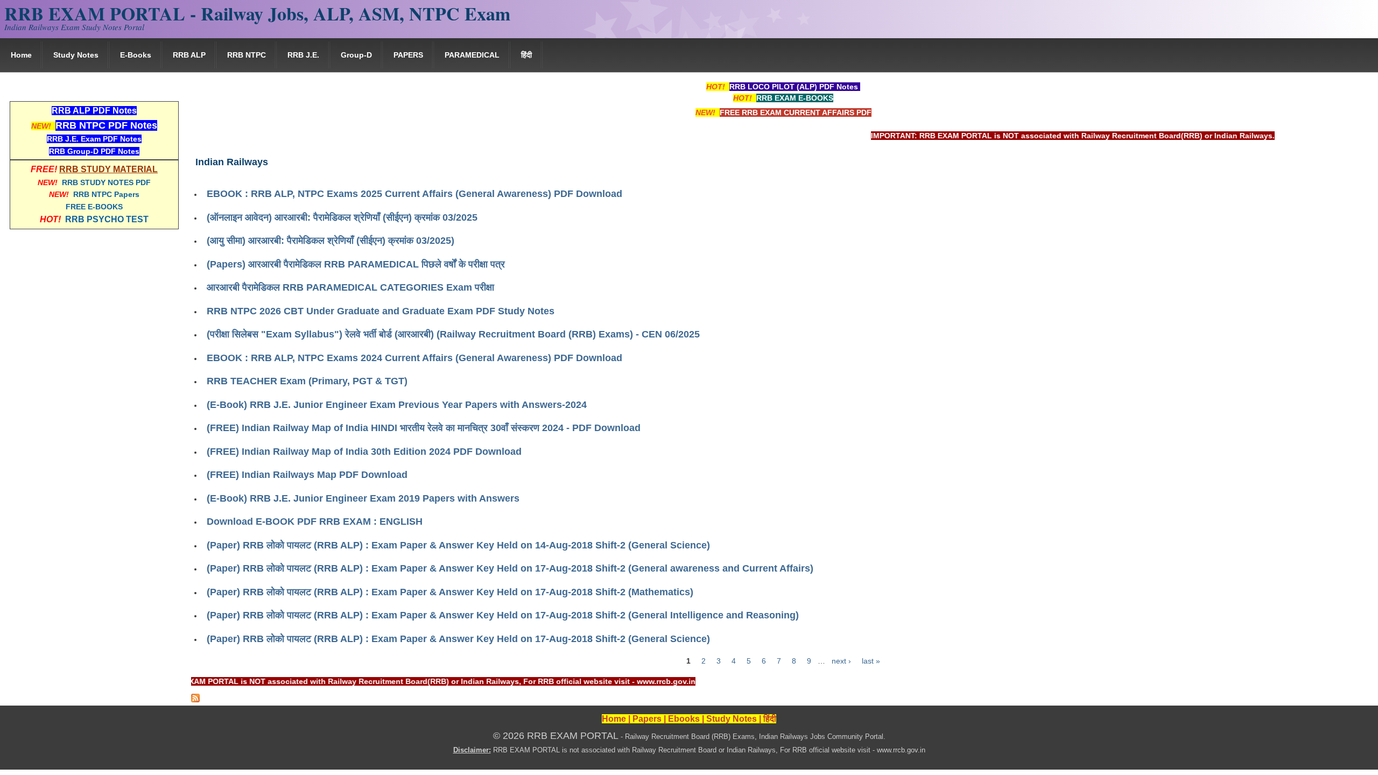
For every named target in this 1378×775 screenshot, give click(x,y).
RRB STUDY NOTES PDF (106, 182)
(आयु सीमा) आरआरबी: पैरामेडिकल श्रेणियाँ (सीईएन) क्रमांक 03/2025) (330, 240)
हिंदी (526, 55)
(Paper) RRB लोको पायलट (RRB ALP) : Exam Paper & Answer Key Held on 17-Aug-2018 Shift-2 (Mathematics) (450, 592)
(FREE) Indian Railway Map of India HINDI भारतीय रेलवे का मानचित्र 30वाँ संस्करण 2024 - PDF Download (424, 427)
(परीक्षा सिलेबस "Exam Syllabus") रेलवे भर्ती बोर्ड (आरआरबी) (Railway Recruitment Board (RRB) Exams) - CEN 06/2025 (453, 334)
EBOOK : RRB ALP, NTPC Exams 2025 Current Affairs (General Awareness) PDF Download (414, 193)
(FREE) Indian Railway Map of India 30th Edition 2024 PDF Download (364, 451)
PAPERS (408, 55)
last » (871, 661)
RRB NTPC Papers (106, 194)
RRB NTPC (246, 55)
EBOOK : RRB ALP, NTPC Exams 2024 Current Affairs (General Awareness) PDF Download (414, 358)
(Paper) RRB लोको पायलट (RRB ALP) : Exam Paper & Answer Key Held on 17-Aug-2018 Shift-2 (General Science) (458, 638)
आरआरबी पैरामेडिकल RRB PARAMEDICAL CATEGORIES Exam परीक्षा (350, 287)
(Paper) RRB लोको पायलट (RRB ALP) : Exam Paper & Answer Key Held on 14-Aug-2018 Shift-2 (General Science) (458, 545)
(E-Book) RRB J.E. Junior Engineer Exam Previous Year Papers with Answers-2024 (397, 404)
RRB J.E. (303, 55)
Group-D (356, 55)
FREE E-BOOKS (94, 206)
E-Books (135, 55)
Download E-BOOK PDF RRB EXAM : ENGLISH (315, 521)
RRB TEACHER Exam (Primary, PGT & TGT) (307, 381)
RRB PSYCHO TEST (107, 219)
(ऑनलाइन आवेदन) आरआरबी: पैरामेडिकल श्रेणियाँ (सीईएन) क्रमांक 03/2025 (342, 217)
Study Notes (76, 55)
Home (21, 55)
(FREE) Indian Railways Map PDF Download (307, 474)
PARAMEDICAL (472, 55)
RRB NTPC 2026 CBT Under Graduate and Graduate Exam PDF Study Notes (380, 311)
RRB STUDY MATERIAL (108, 169)
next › (841, 661)
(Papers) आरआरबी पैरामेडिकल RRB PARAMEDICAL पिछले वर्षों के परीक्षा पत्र (356, 264)
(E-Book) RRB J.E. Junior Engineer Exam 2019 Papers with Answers (363, 498)
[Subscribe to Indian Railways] (195, 699)
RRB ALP (189, 55)
